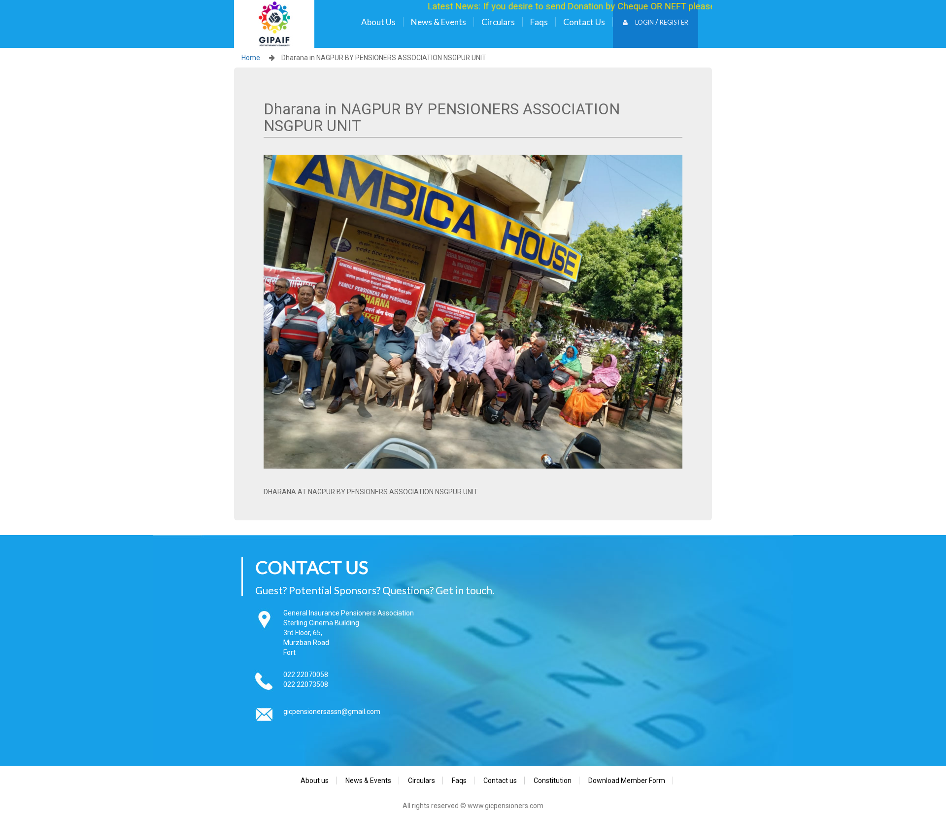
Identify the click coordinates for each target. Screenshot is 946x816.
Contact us (584, 22)
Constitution (553, 780)
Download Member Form (626, 780)
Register (674, 22)
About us (378, 22)
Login (644, 22)
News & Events (438, 22)
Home (250, 58)
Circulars (498, 22)
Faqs (539, 22)
